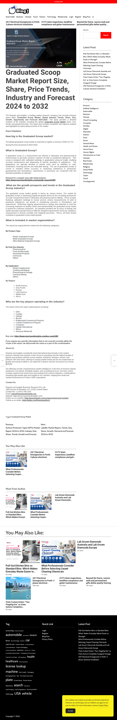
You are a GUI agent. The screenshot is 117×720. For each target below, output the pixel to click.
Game (85, 140)
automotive (26, 635)
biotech (33, 635)
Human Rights (88, 152)
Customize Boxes (29, 644)
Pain (18, 676)
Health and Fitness (90, 146)
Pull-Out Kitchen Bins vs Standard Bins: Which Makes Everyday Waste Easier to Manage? (16, 517)
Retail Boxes (9, 686)
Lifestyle (28, 17)
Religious (86, 167)
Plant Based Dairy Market (26, 676)
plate (9, 680)
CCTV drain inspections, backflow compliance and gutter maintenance (57, 23)
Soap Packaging (10, 689)
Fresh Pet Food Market (11, 657)
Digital (85, 129)
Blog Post (86, 17)
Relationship (62, 17)
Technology (51, 17)
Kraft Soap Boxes (23, 662)
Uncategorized (88, 181)
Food (85, 138)
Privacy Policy (47, 639)
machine (12, 672)
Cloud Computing (90, 120)
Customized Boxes (10, 647)
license (10, 666)
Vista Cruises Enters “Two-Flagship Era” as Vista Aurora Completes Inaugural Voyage (96, 80)
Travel (35, 17)
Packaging (30, 672)
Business (19, 17)
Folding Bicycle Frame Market (28, 653)
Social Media (88, 170)
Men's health (22, 672)
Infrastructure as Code (91, 155)
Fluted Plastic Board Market (13, 653)
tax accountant (32, 689)
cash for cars (10, 644)
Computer (87, 123)
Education (87, 132)
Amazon (86, 105)
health (31, 656)
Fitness (33, 650)
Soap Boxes (27, 686)
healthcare (12, 661)
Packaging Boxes (11, 676)
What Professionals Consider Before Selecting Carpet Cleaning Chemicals (15, 473)
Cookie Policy (103, 705)
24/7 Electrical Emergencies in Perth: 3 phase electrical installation (23, 23)
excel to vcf (28, 650)
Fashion (42, 17)
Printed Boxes (18, 680)
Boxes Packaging (15, 641)
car (28, 640)
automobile (14, 635)
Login (71, 17)
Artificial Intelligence (90, 108)
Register (78, 17)
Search (85, 30)
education (20, 650)
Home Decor (88, 149)
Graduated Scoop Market (21, 417)
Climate (86, 117)
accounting (9, 631)
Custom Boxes (20, 644)
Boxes (8, 641)
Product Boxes (27, 680)
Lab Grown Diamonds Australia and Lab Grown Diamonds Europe (64, 499)
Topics (85, 175)
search (18, 685)
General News (88, 143)
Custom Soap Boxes (11, 650)
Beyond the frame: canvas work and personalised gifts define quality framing (93, 24)
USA (17, 693)
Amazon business (19, 631)
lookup (21, 666)
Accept (70, 711)
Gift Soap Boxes (22, 657)
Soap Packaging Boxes (20, 689)
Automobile (10, 17)
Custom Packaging (21, 647)
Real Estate (87, 161)
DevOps (86, 126)
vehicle (27, 693)
